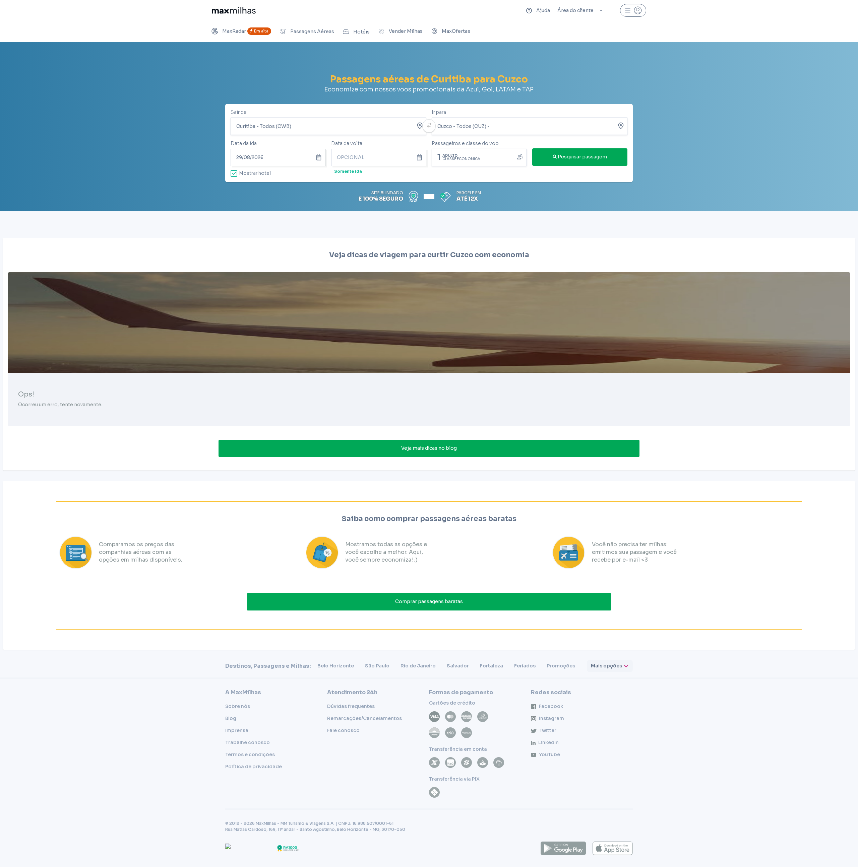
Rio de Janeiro (418, 666)
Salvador (458, 666)
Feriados (525, 666)
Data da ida (244, 143)
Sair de (239, 112)
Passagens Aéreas (312, 31)
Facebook (551, 706)
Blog (230, 718)
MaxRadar (245, 31)
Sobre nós (237, 706)
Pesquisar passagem (582, 157)
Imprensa (236, 730)
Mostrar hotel (255, 173)
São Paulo (377, 666)
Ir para (439, 112)
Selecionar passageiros (479, 157)
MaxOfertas (456, 31)
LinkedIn (548, 742)
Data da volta (346, 143)
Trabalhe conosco (247, 742)
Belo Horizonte (335, 666)
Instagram (551, 718)
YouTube (549, 754)
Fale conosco (343, 730)
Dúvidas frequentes (351, 706)
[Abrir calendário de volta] (420, 157)
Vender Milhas (406, 31)
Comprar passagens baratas (429, 601)
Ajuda (543, 10)
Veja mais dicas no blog (429, 448)
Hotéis (361, 32)
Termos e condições (250, 754)
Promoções (561, 666)
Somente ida (348, 171)
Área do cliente (575, 10)
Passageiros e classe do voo (465, 143)
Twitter (547, 730)
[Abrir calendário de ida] (320, 157)
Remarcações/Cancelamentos (364, 718)
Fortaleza (491, 666)
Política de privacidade (253, 767)
